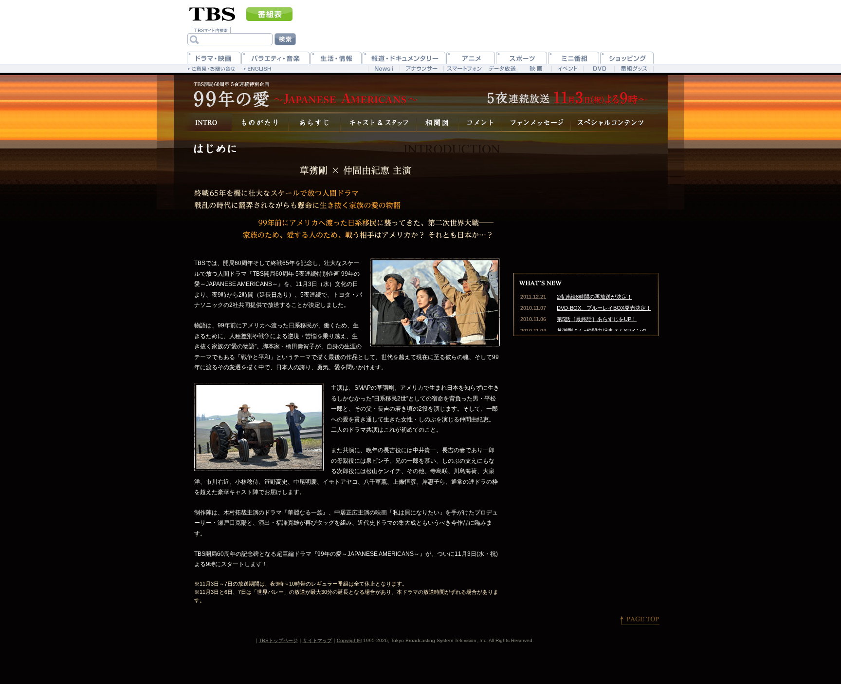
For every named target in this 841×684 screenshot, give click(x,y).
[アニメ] (470, 58)
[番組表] (269, 14)
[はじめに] (207, 122)
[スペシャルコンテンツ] (615, 122)
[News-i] (384, 68)
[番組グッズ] (633, 68)
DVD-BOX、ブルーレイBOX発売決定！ (604, 308)
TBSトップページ (278, 640)
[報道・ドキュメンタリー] (404, 58)
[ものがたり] (260, 122)
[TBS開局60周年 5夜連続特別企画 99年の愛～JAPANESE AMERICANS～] (303, 93)
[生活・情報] (336, 58)
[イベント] (567, 68)
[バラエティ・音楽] (275, 58)
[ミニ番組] (573, 58)
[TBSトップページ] (212, 13)
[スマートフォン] (464, 68)
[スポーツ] (521, 58)
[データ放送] (502, 68)
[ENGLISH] (258, 68)
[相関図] (437, 122)
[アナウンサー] (421, 68)
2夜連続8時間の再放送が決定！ (594, 297)
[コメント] (480, 122)
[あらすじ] (315, 122)
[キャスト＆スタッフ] (379, 122)
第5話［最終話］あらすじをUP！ (597, 319)
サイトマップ (317, 640)
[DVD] (599, 68)
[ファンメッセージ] (536, 122)
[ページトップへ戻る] (639, 620)
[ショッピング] (627, 58)
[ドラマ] (213, 58)
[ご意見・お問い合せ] (212, 68)
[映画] (535, 68)
